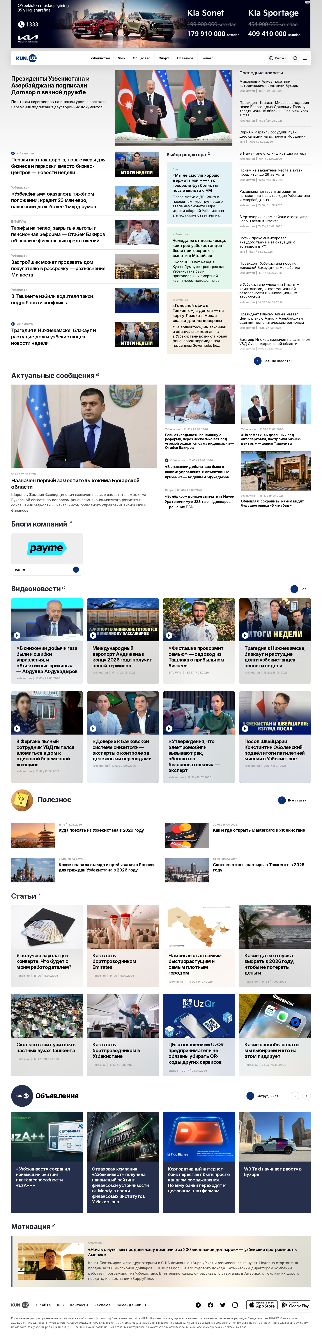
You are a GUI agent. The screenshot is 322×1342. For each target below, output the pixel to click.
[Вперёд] (306, 1096)
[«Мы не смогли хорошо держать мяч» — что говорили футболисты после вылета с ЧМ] (199, 193)
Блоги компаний (39, 524)
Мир (121, 58)
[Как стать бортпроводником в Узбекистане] (123, 1035)
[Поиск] (295, 58)
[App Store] (262, 1304)
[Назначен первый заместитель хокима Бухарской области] (84, 449)
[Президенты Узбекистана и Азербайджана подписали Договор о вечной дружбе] (121, 108)
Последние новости (261, 72)
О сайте (43, 1305)
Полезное (185, 58)
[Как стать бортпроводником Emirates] (123, 946)
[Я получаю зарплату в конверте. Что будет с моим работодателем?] (47, 946)
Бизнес (207, 58)
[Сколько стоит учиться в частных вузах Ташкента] (47, 1035)
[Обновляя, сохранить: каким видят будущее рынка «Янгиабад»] (276, 479)
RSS (60, 1305)
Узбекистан (100, 58)
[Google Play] (295, 1304)
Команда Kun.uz (132, 1305)
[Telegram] (198, 1305)
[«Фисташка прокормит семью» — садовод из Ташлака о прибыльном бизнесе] (199, 641)
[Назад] (295, 1096)
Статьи (23, 896)
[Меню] (304, 58)
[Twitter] (222, 1305)
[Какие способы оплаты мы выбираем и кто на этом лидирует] (275, 1035)
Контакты (79, 1305)
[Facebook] (210, 1305)
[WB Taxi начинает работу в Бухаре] (275, 1162)
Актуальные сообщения (53, 375)
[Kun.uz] (26, 58)
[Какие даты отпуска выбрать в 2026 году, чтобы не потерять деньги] (275, 946)
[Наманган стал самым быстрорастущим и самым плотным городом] (199, 946)
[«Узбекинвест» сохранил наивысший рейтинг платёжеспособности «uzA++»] (47, 1162)
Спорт (164, 58)
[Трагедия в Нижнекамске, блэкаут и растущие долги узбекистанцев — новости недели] (275, 641)
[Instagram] (235, 1305)
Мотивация (30, 1226)
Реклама (102, 1305)
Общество (141, 58)
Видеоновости (36, 588)
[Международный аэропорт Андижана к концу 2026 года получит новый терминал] (123, 641)
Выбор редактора (186, 154)
